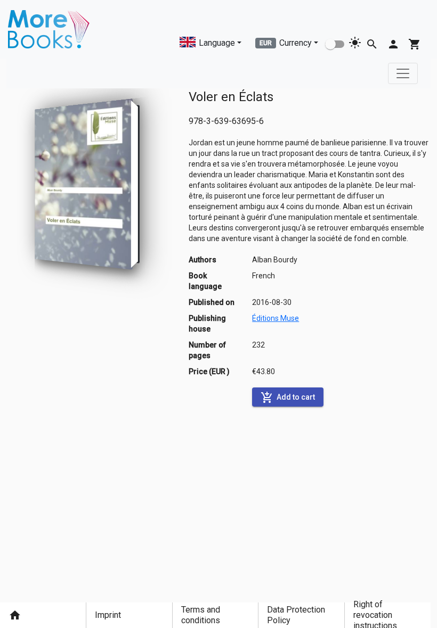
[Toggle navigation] (403, 73)
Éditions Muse (275, 318)
